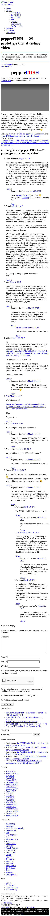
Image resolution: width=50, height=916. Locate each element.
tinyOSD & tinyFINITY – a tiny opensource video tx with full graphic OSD (24, 762)
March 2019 (10, 771)
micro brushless (18, 134)
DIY (7, 833)
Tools (8, 870)
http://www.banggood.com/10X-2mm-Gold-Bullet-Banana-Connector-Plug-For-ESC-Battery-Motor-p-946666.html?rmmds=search (26, 406)
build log (25, 198)
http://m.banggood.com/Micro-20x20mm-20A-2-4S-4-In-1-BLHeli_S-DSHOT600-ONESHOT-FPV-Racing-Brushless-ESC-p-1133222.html (27, 353)
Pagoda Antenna (12, 848)
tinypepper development (31, 136)
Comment (4, 637)
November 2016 (12, 811)
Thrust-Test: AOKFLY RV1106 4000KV (21, 722)
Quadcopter (39, 134)
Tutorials (9, 872)
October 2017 (11, 787)
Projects (9, 11)
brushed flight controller (15, 828)
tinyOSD (9, 863)
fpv (10, 134)
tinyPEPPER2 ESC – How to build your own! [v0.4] (26, 724)
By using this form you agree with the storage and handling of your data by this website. (21, 690)
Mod (7, 841)
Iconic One (5, 907)
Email (4, 662)
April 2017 (10, 800)
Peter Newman (21, 532)
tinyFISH (9, 861)
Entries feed (10, 885)
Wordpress (30, 907)
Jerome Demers (22, 327)
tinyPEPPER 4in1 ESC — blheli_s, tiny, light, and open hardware (27, 748)
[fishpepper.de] (7, 2)
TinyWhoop (10, 868)
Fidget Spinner (11, 835)
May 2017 (10, 798)
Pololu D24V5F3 (23, 195)
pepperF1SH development (11, 136)
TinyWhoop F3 (16, 26)
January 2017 (11, 807)
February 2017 (11, 804)
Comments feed (12, 887)
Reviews (9, 857)
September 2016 (12, 815)
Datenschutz (10, 33)
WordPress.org (11, 889)
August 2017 (11, 791)
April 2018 (10, 778)
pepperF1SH (16, 13)
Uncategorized (11, 874)
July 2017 (9, 793)
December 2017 (12, 782)
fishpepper (8, 64)
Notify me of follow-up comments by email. (21, 695)
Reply (8, 189)
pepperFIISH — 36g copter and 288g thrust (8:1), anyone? (24, 140)
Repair (8, 855)
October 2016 (11, 813)
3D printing (10, 824)
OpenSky (14, 22)
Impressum (10, 30)
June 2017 (10, 796)
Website (4, 666)
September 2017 (12, 789)
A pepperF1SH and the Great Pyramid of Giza (23, 726)
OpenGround (16, 24)
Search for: (5, 734)
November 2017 (12, 784)
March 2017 (10, 802)
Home (8, 8)
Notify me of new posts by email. (16, 700)
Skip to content (6, 4)
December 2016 (12, 809)
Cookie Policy (6, 903)
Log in (8, 883)
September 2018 (12, 773)
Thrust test (10, 859)
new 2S (32, 78)
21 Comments (6, 66)
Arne (8, 396)
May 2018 (10, 776)
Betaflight (9, 826)
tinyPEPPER (16, 17)
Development (11, 830)
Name (4, 657)
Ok (22, 914)
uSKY (13, 19)
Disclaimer (10, 28)
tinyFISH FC (16, 15)
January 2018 (11, 780)
